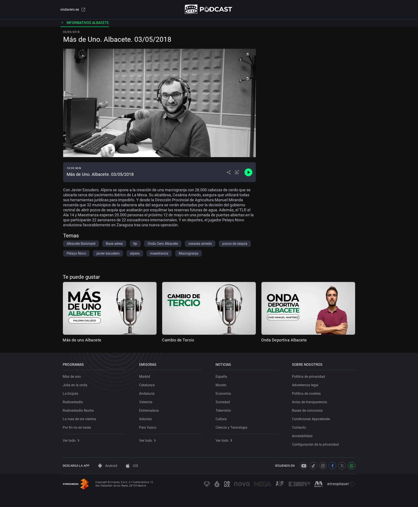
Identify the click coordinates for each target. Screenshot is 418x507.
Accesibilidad (302, 436)
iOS (135, 466)
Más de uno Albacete (82, 340)
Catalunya (147, 385)
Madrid (144, 376)
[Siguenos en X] (342, 465)
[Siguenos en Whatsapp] (351, 465)
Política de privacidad (308, 376)
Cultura (221, 419)
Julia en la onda (75, 385)
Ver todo (69, 440)
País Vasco (147, 427)
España (221, 376)
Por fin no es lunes (77, 427)
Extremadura (149, 410)
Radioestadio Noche (78, 410)
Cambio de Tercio (178, 340)
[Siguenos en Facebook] (332, 465)
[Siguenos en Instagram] (323, 465)
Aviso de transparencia (309, 402)
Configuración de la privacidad (315, 444)
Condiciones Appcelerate (311, 419)
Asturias (145, 419)
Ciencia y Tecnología (231, 427)
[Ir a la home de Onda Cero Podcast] (209, 9)
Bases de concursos (307, 410)
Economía (223, 393)
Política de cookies (306, 393)
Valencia (145, 402)
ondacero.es (69, 9)
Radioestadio (73, 402)
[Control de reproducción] (248, 172)
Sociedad (223, 402)
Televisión (223, 410)
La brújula (70, 393)
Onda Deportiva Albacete (284, 340)
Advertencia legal (305, 385)
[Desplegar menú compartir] (228, 172)
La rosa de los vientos (79, 419)
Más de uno (72, 376)
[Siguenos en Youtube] (303, 465)
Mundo (221, 385)
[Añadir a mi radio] (237, 172)
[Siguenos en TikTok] (313, 465)
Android (110, 466)
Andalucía (147, 393)
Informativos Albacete (88, 23)
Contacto (299, 427)
